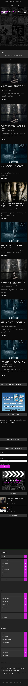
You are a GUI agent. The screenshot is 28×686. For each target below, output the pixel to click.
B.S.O (8, 501)
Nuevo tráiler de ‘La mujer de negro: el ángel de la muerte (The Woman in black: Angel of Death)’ (13, 322)
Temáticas (9, 509)
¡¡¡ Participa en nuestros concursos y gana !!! (13, 385)
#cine (15, 420)
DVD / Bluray (5, 563)
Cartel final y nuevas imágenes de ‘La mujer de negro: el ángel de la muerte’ (13, 127)
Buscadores (5, 601)
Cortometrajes (5, 560)
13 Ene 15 (3, 130)
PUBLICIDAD (10, 2)
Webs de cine (5, 655)
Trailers (4, 576)
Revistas (4, 646)
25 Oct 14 (3, 326)
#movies (13, 422)
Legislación (4, 617)
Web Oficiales (5, 652)
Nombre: (2, 452)
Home (2, 59)
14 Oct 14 (3, 366)
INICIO (6, 1)
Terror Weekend (11, 508)
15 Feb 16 (13, 511)
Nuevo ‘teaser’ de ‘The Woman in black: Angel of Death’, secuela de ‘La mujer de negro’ (13, 363)
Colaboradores (9, 130)
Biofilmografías (5, 556)
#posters (2, 420)
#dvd (1, 422)
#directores (7, 420)
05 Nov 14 (3, 286)
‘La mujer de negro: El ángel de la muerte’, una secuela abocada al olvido (13, 86)
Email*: (1, 458)
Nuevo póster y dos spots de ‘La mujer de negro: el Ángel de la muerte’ (12, 205)
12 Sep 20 (13, 503)
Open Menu (25, 11)
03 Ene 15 (3, 169)
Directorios (4, 607)
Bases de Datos (5, 598)
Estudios (4, 614)
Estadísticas (4, 611)
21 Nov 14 (3, 247)
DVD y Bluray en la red (7, 639)
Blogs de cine (5, 636)
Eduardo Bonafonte (10, 169)
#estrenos (8, 422)
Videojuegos (5, 579)
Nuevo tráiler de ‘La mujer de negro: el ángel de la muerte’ (11, 244)
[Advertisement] (14, 32)
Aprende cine (5, 595)
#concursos (23, 420)
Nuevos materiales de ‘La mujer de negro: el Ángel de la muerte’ (13, 166)
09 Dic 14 (3, 209)
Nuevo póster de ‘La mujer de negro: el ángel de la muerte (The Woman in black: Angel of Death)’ (14, 282)
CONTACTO (16, 2)
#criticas (19, 420)
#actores (12, 420)
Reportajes (4, 572)
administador (9, 90)
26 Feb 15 (3, 90)
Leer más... (4, 99)
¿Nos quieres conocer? (15, 1)
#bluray (4, 422)
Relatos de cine (5, 569)
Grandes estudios (6, 642)
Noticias (4, 566)
